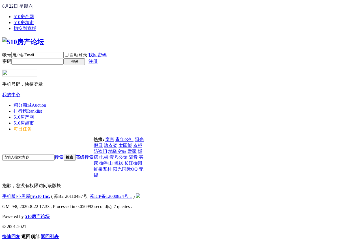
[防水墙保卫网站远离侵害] (138, 196)
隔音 (133, 157)
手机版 (9, 196)
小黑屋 (23, 196)
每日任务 (23, 129)
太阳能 (125, 145)
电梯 (103, 157)
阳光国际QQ (125, 169)
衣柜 (137, 145)
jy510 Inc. (40, 196)
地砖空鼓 (117, 151)
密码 (6, 61)
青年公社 (124, 139)
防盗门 (100, 151)
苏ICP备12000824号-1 (111, 196)
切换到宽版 (25, 28)
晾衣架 (110, 145)
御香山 (106, 163)
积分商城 (30, 105)
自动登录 (78, 55)
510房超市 (24, 22)
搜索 (59, 157)
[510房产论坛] (23, 42)
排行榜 (28, 111)
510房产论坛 (37, 216)
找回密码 (98, 54)
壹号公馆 (118, 157)
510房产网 (24, 16)
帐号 (6, 54)
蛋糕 (118, 163)
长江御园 (133, 163)
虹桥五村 (103, 169)
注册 (93, 61)
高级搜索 (85, 157)
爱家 (132, 151)
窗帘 (109, 139)
